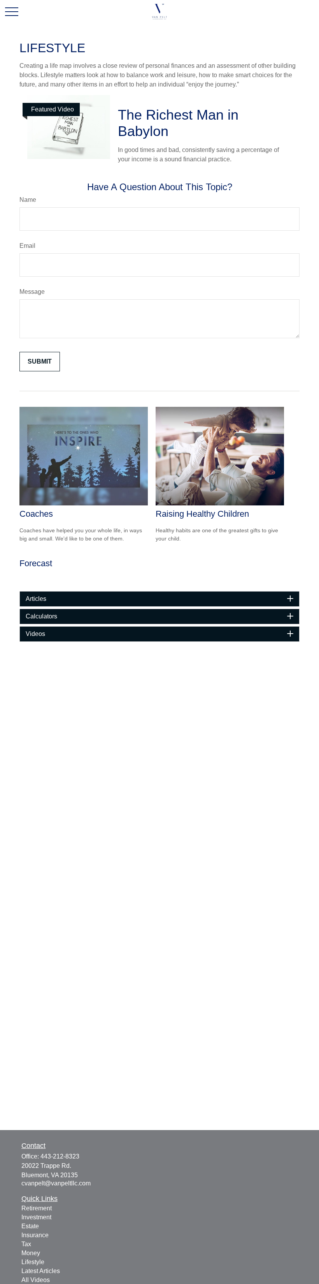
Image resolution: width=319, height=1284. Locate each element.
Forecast (35, 563)
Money (30, 1253)
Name (27, 199)
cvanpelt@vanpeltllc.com (56, 1183)
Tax (26, 1244)
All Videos (35, 1280)
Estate (30, 1226)
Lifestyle (32, 1262)
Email (27, 245)
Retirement (36, 1208)
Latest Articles (40, 1271)
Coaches (36, 514)
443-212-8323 (59, 1156)
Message (32, 291)
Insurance (35, 1235)
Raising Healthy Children (202, 514)
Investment (36, 1217)
